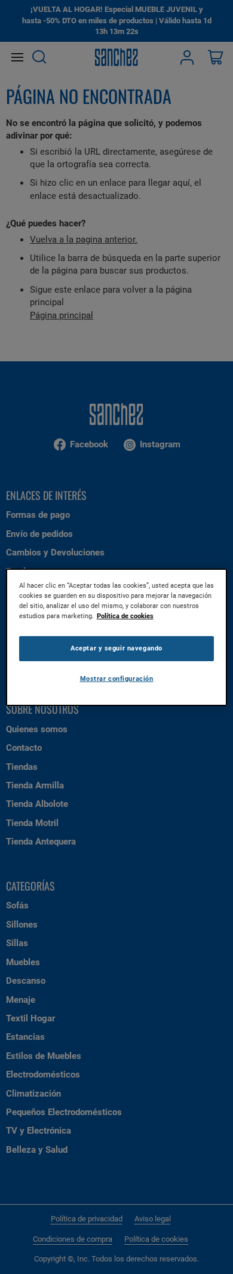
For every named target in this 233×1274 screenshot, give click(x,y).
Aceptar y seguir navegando (116, 648)
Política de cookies (125, 616)
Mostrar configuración (117, 678)
